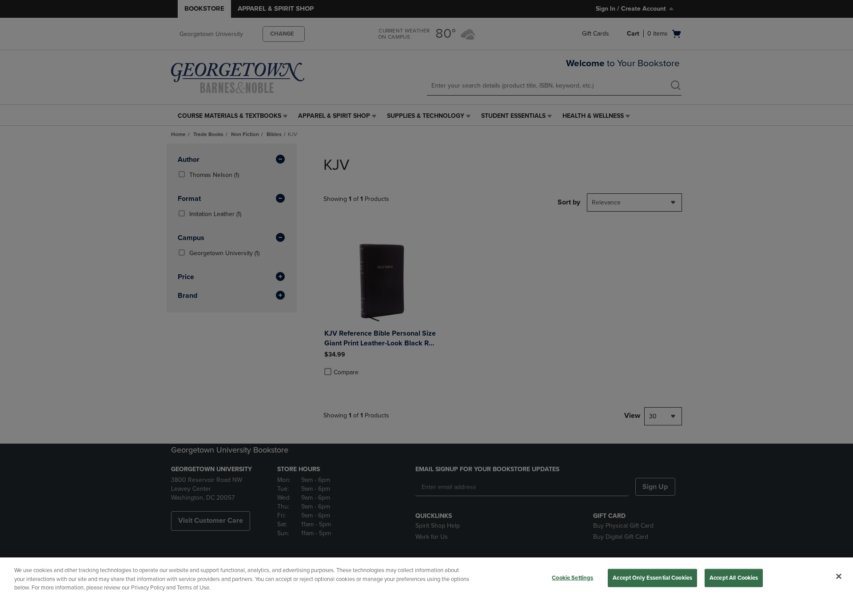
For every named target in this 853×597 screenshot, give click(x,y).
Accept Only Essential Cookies (652, 577)
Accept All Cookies (734, 577)
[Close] (839, 576)
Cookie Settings (572, 577)
